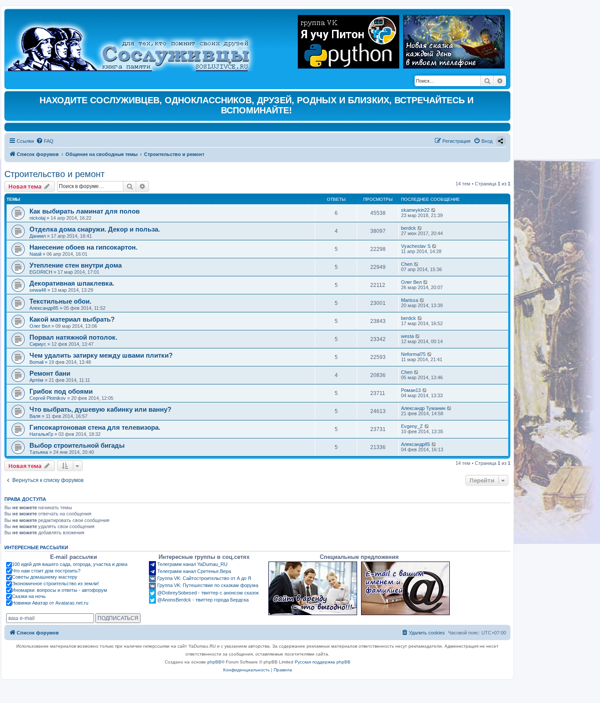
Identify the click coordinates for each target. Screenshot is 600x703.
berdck (408, 228)
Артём (36, 380)
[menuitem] (45, 141)
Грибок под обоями (61, 391)
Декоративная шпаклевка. (71, 283)
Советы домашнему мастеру (44, 577)
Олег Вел (411, 282)
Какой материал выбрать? (72, 319)
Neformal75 (413, 354)
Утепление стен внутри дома (75, 265)
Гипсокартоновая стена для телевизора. (94, 427)
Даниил (37, 236)
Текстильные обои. (60, 301)
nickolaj (37, 218)
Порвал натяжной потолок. (73, 337)
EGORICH (40, 272)
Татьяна (38, 452)
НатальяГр (41, 434)
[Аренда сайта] (312, 588)
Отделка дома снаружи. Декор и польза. (94, 229)
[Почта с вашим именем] (405, 588)
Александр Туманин (423, 408)
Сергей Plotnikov (47, 398)
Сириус (37, 344)
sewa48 (37, 290)
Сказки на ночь (29, 596)
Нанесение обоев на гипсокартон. (83, 247)
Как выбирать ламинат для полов (84, 211)
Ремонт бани (49, 373)
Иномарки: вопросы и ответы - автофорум (59, 590)
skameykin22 (415, 210)
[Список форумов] (135, 42)
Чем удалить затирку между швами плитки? (101, 355)
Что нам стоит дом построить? (46, 570)
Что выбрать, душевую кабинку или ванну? (100, 409)
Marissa (409, 300)
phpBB (214, 662)
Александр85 (43, 308)
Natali (35, 254)
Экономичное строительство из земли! (55, 583)
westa (407, 336)
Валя (34, 416)
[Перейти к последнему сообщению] (434, 210)
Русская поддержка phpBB (323, 662)
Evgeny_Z (412, 426)
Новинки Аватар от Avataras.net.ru (50, 602)
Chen (406, 264)
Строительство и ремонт (54, 174)
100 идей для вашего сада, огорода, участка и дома (69, 564)
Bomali (36, 362)
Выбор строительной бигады (77, 445)
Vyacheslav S (415, 246)
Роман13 (411, 390)
